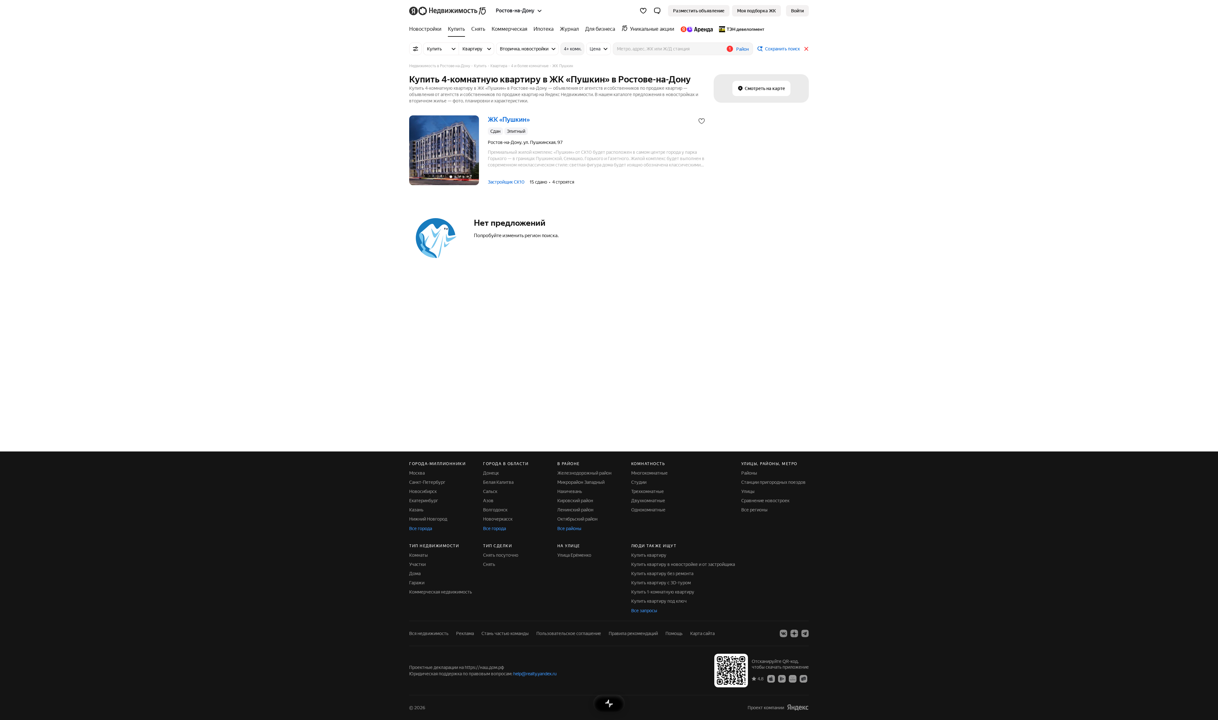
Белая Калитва (498, 482)
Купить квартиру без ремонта (662, 573)
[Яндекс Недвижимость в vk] (783, 633)
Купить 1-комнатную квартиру (662, 591)
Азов (488, 500)
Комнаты (418, 555)
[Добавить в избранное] (701, 121)
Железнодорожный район (584, 473)
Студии (638, 482)
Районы (749, 473)
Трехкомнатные (647, 491)
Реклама (465, 633)
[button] (657, 10)
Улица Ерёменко (574, 555)
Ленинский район (575, 509)
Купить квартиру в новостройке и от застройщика (683, 564)
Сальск (490, 491)
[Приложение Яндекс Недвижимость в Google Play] (782, 678)
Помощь (674, 633)
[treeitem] (427, 29)
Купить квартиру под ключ (659, 601)
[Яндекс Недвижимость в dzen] (794, 633)
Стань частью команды (505, 633)
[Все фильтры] (415, 48)
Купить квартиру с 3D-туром (661, 582)
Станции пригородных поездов (773, 482)
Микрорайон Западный (581, 482)
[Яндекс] (798, 707)
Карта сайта (702, 633)
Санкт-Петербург (427, 482)
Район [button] (742, 49)
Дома (415, 573)
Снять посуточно (500, 555)
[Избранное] (643, 10)
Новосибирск (423, 491)
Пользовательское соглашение (568, 633)
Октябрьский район (577, 519)
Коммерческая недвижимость (440, 591)
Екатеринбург (423, 500)
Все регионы (754, 509)
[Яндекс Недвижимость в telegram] (805, 633)
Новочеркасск (498, 519)
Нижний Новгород (428, 519)
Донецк (491, 473)
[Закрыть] (806, 48)
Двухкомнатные (648, 500)
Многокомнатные (649, 473)
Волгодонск (495, 509)
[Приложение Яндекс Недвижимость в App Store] (771, 678)
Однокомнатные (648, 509)
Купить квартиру (648, 555)
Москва (417, 473)
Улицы (748, 491)
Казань (416, 509)
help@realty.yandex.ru (535, 673)
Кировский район (575, 500)
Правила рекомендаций (633, 633)
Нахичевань (569, 491)
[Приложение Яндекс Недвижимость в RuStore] (803, 678)
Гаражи (416, 582)
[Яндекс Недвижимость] (448, 10)
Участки (417, 564)
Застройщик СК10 (506, 182)
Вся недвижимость (429, 633)
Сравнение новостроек (765, 500)
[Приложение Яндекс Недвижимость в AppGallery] (792, 678)
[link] (797, 10)
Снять (489, 564)
